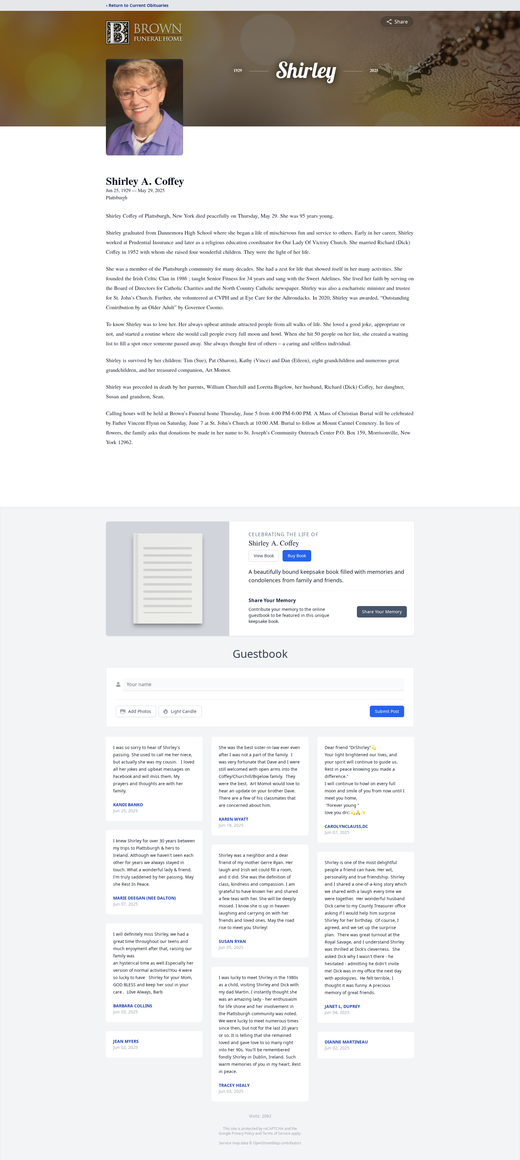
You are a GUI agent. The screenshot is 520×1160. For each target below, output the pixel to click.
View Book (264, 555)
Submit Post (387, 711)
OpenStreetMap (266, 1143)
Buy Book (297, 555)
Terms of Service (276, 1133)
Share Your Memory (382, 611)
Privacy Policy (243, 1133)
